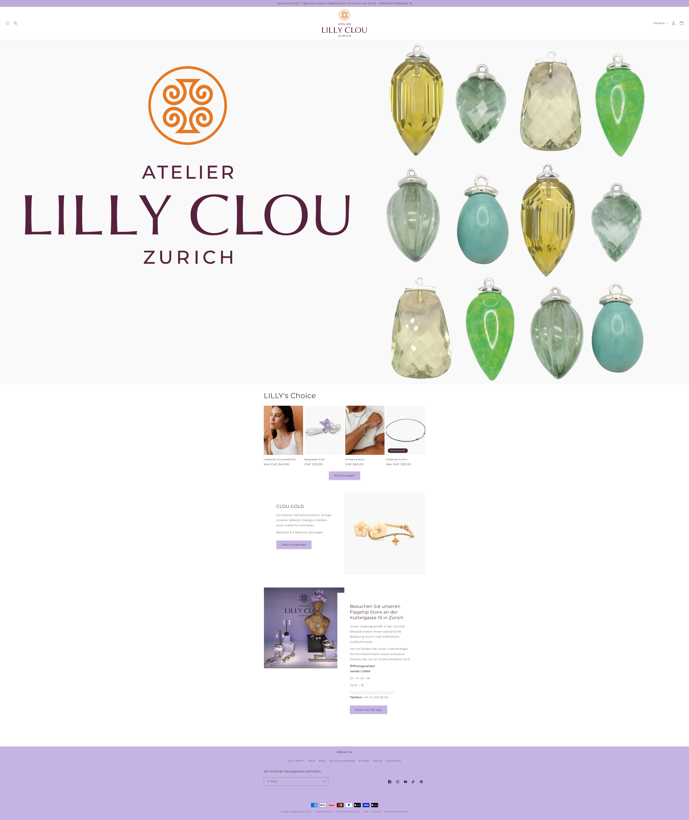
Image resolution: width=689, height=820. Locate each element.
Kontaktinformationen (396, 811)
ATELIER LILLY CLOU (301, 811)
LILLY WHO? (296, 760)
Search (377, 760)
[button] (7, 23)
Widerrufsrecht (324, 811)
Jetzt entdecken (294, 544)
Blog (322, 760)
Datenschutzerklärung (348, 811)
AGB (365, 811)
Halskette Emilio (396, 459)
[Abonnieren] (324, 781)
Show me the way (368, 709)
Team (311, 760)
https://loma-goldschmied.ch (372, 692)
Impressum (393, 760)
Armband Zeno (354, 459)
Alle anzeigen (344, 475)
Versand (376, 811)
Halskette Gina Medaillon (280, 459)
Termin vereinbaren (342, 760)
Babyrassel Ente (314, 459)
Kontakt (364, 760)
